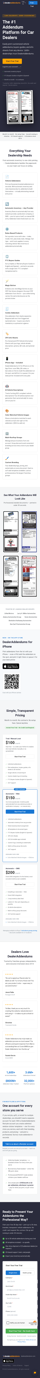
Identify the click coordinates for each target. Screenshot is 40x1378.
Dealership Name (11, 1294)
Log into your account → (12, 67)
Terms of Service (17, 1365)
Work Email (10, 1286)
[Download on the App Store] (11, 666)
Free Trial (32, 3)
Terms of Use (29, 1340)
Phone (11, 1311)
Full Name (9, 1278)
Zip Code (9, 1303)
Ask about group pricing (29, 930)
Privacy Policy (21, 1342)
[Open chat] (35, 1373)
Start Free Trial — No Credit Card (22, 1331)
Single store (13, 1273)
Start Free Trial (12, 61)
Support (26, 1365)
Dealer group (27, 1273)
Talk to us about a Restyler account (19, 1144)
